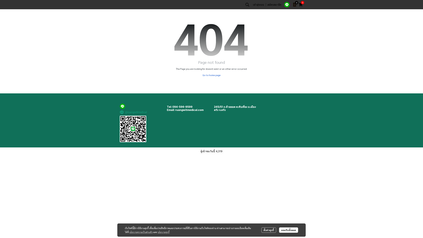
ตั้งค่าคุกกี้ (269, 230)
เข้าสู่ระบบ (258, 4)
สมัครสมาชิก (274, 4)
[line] (286, 4)
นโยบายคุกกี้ (164, 232)
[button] (247, 4)
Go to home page (212, 75)
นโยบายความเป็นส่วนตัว (141, 232)
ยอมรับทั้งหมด (288, 230)
